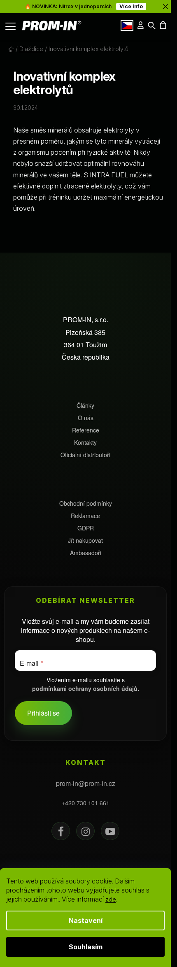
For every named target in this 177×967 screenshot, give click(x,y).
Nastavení (85, 920)
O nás (85, 418)
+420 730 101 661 (85, 803)
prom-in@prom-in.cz (85, 783)
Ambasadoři (85, 553)
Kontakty (85, 442)
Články (85, 405)
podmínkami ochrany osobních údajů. (85, 688)
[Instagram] (85, 831)
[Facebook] (60, 831)
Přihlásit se (43, 713)
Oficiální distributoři (85, 455)
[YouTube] (110, 831)
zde (110, 899)
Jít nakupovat (85, 540)
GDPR (85, 528)
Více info (131, 6)
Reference (85, 430)
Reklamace (85, 516)
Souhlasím (85, 947)
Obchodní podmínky (85, 503)
